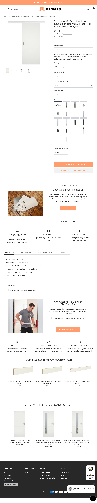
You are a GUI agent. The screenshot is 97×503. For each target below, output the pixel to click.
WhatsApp (64, 478)
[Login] (88, 9)
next (91, 399)
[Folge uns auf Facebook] (80, 472)
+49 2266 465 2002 (79, 318)
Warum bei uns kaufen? (47, 481)
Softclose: (57, 90)
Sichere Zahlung (45, 472)
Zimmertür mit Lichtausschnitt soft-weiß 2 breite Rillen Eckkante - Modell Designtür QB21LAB (48, 442)
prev (88, 399)
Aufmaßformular (72, 194)
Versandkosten (67, 34)
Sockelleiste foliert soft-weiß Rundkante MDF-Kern (19, 382)
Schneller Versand (45, 475)
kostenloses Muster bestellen (73, 171)
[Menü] (94, 466)
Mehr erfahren (58, 2)
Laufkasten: (58, 72)
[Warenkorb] (92, 9)
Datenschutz (8, 475)
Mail (71, 197)
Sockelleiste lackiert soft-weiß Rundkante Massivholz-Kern (48, 382)
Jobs (25, 475)
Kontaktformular (66, 472)
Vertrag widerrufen (11, 484)
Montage (57, 63)
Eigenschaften (9, 252)
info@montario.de (66, 475)
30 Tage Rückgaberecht (47, 478)
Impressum (7, 478)
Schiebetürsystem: (60, 81)
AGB (5, 472)
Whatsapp (79, 197)
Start (5, 16)
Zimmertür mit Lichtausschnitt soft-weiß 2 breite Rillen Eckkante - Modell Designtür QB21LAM (77, 442)
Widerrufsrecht (8, 481)
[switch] (91, 478)
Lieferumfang (26, 252)
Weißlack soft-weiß (45, 252)
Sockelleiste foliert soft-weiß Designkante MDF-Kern (77, 382)
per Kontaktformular (68, 329)
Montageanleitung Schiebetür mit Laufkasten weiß (24, 290)
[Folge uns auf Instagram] (85, 472)
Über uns (26, 472)
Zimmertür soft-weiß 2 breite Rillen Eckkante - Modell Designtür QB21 (19, 441)
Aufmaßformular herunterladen (68, 212)
